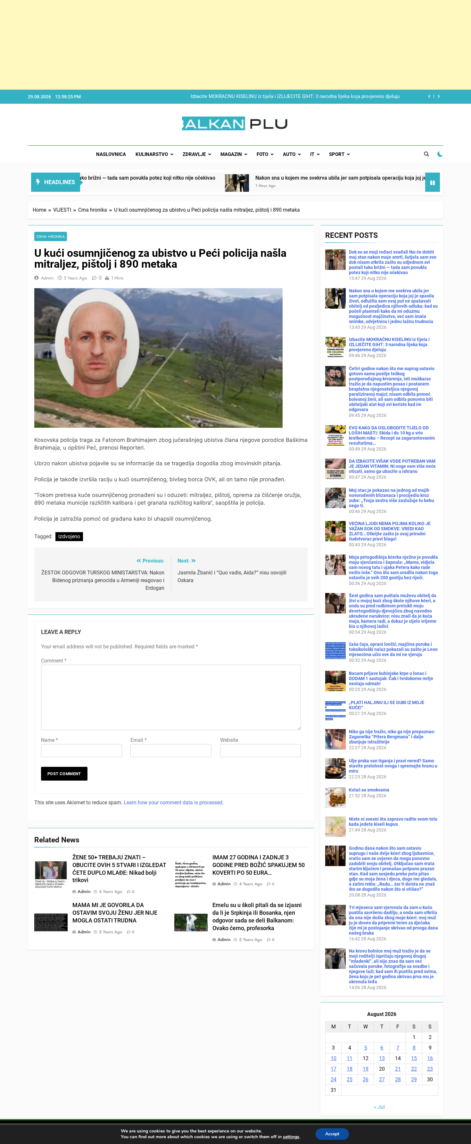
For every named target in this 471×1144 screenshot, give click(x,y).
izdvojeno (69, 536)
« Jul (379, 1107)
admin (47, 278)
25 (349, 1079)
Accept (332, 1134)
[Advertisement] (192, 45)
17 (333, 1069)
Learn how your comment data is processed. (174, 802)
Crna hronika (51, 236)
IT (312, 154)
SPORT (336, 154)
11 (349, 1058)
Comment (54, 661)
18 (349, 1069)
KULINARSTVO (152, 154)
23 (430, 1069)
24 (333, 1079)
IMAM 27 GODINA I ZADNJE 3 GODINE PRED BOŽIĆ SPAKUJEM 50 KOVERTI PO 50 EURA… (258, 865)
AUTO (289, 154)
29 (414, 1079)
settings (291, 1137)
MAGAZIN (231, 154)
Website (229, 740)
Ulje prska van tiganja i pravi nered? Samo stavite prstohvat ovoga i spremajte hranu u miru (393, 766)
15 (414, 1058)
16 (430, 1058)
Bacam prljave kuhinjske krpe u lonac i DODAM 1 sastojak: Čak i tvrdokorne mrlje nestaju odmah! (391, 678)
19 (365, 1069)
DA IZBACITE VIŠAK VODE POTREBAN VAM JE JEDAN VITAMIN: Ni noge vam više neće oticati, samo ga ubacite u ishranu (392, 466)
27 (382, 1079)
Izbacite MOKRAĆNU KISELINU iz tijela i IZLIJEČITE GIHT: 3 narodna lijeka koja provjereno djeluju (295, 96)
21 (398, 1069)
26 (365, 1079)
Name (49, 740)
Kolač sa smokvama (369, 789)
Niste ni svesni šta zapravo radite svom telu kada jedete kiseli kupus (393, 821)
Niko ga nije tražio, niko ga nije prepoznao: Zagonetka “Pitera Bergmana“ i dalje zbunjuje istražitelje (392, 736)
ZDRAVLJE (194, 154)
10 (333, 1058)
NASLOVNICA (111, 154)
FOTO (262, 154)
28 (398, 1079)
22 (414, 1069)
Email (138, 740)
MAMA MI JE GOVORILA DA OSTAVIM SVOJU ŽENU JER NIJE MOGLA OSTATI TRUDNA (114, 913)
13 (382, 1058)
